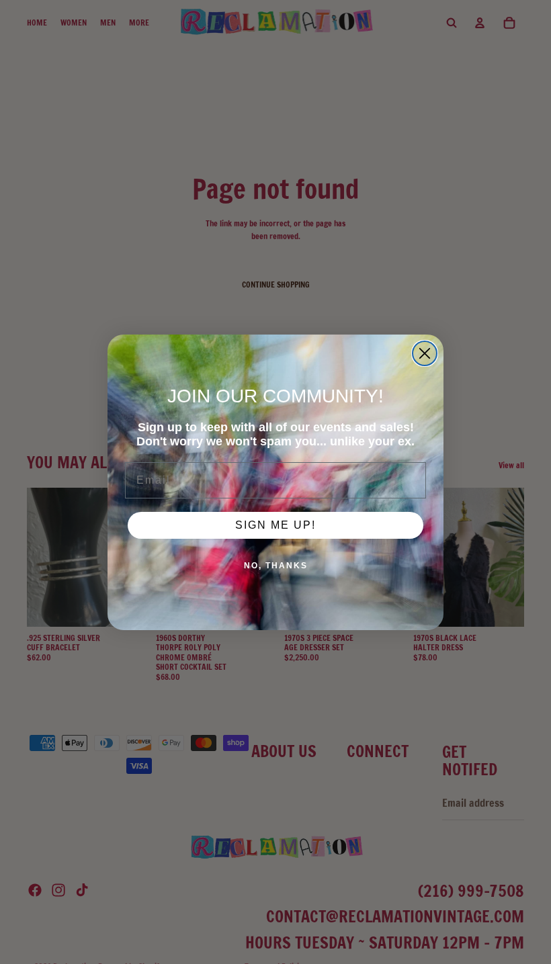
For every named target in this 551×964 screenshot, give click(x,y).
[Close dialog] (425, 353)
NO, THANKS (276, 565)
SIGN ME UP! (275, 525)
